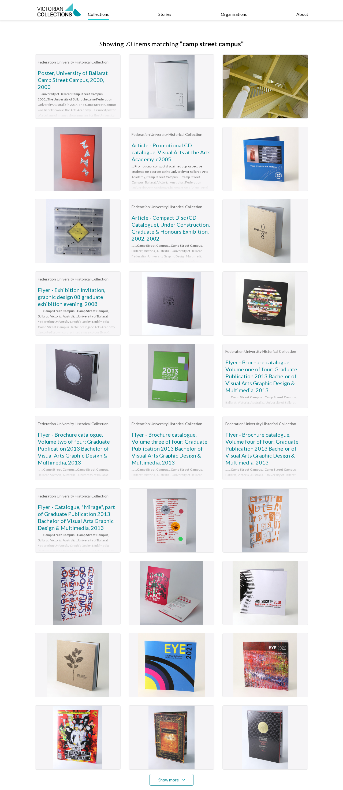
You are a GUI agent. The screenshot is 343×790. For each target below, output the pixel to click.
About (302, 14)
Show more (168, 779)
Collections (98, 14)
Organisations (234, 14)
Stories (164, 14)
